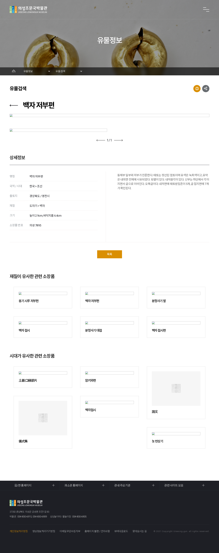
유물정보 (28, 71)
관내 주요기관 (122, 485)
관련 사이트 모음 (173, 485)
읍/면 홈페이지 (22, 485)
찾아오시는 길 (139, 531)
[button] (100, 140)
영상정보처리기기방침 (43, 531)
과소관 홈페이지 (73, 485)
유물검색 (60, 71)
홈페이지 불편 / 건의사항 (97, 531)
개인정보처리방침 (19, 531)
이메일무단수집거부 (70, 531)
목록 (109, 254)
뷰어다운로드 (121, 531)
